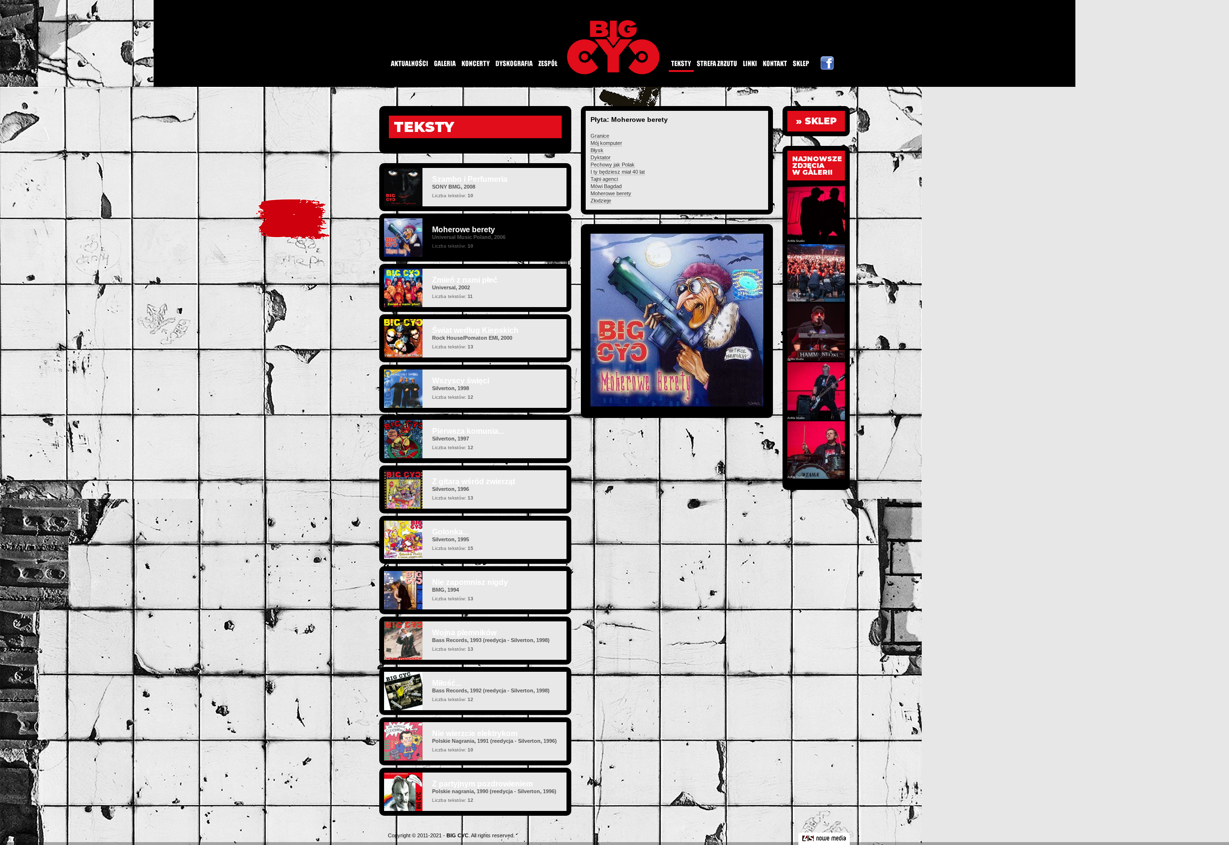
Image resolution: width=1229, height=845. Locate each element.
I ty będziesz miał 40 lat (617, 172)
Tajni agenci (604, 179)
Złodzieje (600, 200)
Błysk (596, 150)
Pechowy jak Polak (612, 164)
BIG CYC (457, 835)
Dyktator (600, 157)
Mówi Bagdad (606, 186)
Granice (599, 136)
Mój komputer (606, 143)
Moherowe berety (610, 193)
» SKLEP (816, 121)
